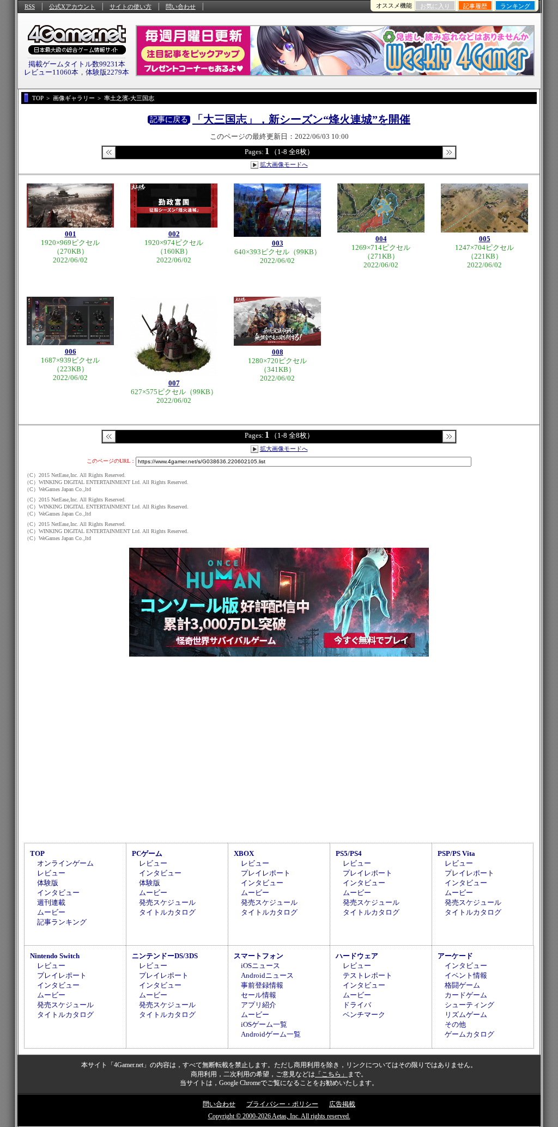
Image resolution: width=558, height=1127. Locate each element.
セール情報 (258, 995)
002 (174, 234)
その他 (455, 1024)
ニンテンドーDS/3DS (165, 956)
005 (484, 239)
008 (277, 352)
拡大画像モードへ (284, 164)
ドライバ (357, 1005)
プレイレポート (265, 873)
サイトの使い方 (130, 6)
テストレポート (367, 975)
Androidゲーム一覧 (271, 1034)
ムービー (51, 912)
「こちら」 (331, 1074)
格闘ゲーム (462, 985)
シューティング (469, 1005)
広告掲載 (342, 1104)
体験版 (47, 883)
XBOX (244, 853)
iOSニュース (260, 965)
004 (381, 239)
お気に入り (435, 6)
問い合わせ (181, 6)
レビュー (51, 873)
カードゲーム (466, 995)
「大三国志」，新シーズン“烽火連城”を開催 (301, 119)
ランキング (515, 6)
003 (277, 243)
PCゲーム (147, 853)
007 (174, 383)
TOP (37, 853)
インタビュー (58, 893)
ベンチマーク (364, 1014)
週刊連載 (51, 902)
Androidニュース (267, 975)
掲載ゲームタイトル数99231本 (76, 64)
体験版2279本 (107, 72)
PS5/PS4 (349, 853)
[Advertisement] (279, 748)
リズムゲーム (466, 1014)
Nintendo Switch (55, 956)
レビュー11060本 (51, 72)
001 (70, 234)
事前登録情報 (262, 985)
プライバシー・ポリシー (282, 1104)
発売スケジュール (167, 902)
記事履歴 (475, 6)
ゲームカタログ (469, 1034)
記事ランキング (62, 922)
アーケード (455, 956)
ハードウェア (357, 956)
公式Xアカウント (72, 6)
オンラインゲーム (65, 863)
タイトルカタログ (167, 912)
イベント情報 (466, 975)
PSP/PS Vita (456, 853)
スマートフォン (258, 956)
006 (70, 351)
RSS (30, 6)
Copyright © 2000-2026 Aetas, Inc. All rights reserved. (279, 1116)
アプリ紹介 (258, 1005)
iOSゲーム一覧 (264, 1024)
